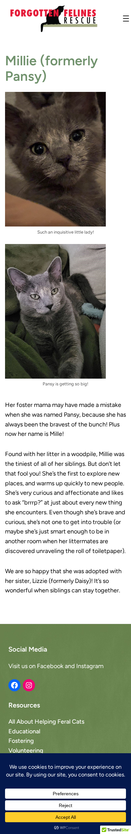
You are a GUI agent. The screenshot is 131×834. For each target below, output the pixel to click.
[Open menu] (126, 18)
